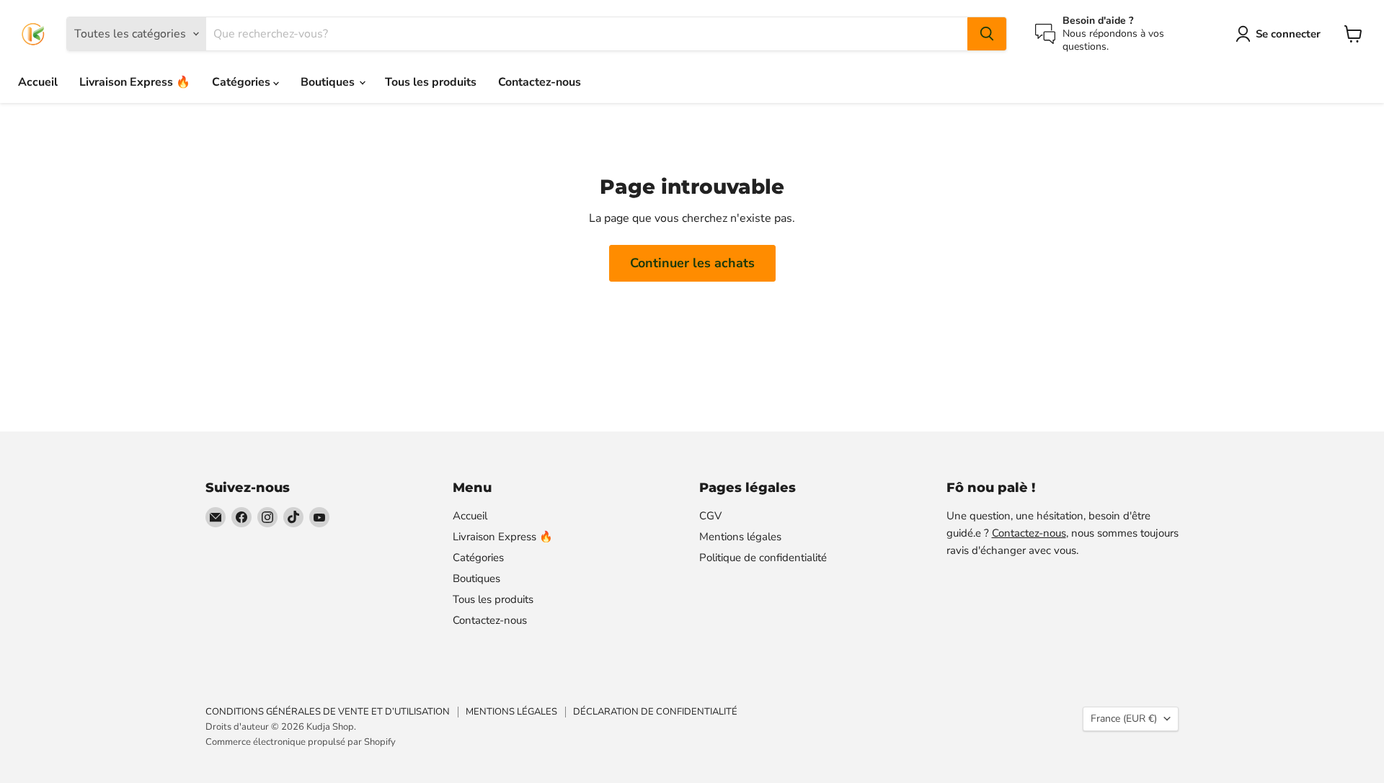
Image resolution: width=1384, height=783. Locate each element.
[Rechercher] (986, 33)
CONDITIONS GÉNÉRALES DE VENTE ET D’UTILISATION (327, 711)
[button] (1281, 33)
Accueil (38, 82)
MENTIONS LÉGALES (511, 711)
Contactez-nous (539, 82)
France (1124, 718)
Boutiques (329, 82)
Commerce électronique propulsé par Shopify (300, 741)
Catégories (242, 82)
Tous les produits (430, 82)
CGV (710, 516)
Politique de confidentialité (763, 557)
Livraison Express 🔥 (134, 82)
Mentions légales (740, 536)
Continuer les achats (692, 263)
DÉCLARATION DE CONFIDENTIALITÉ (655, 711)
